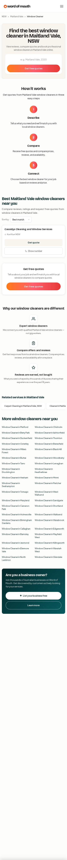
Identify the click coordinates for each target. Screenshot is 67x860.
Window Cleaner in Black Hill (48, 449)
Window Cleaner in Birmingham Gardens (17, 521)
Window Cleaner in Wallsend (48, 514)
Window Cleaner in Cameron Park (15, 507)
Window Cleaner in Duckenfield (17, 438)
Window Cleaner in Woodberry (49, 458)
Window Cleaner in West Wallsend (46, 493)
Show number (35, 250)
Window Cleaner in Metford (15, 427)
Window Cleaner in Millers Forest (14, 451)
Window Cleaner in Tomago (15, 492)
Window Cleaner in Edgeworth (49, 528)
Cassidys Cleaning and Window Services (28, 229)
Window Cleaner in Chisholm (48, 427)
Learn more (33, 605)
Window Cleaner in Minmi (47, 477)
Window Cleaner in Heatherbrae (44, 470)
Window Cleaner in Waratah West (48, 550)
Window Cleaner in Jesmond (15, 543)
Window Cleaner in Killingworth (50, 543)
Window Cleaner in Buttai (14, 458)
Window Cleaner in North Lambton (14, 558)
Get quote (33, 242)
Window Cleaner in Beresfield (49, 444)
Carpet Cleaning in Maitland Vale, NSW (23, 406)
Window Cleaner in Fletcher (48, 483)
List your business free (35, 595)
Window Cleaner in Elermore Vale (15, 550)
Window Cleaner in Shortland (49, 506)
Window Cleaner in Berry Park (16, 432)
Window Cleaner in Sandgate (49, 500)
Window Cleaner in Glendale (48, 557)
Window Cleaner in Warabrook (49, 520)
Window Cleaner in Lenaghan (49, 463)
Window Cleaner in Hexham (15, 477)
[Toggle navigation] (61, 6)
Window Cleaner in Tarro (13, 463)
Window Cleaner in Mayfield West (48, 536)
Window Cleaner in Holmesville (16, 514)
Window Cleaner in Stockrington (11, 470)
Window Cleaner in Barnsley (15, 534)
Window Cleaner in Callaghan (16, 528)
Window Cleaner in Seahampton (11, 485)
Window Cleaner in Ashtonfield (50, 432)
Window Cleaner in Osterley (15, 444)
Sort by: (5, 219)
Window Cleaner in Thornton (48, 438)
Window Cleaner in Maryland (15, 500)
